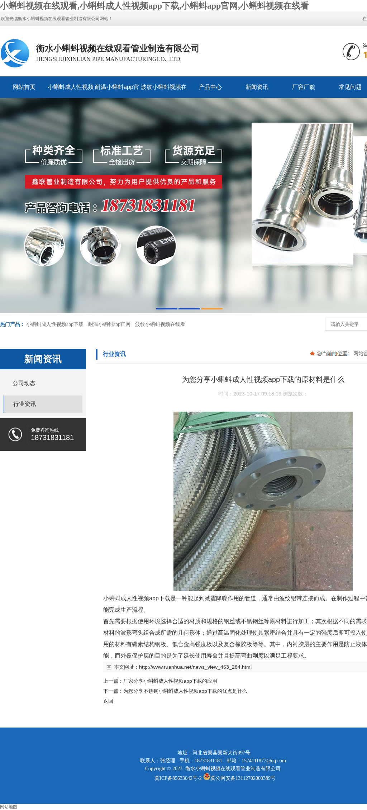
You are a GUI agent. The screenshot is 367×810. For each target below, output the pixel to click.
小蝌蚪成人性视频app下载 (71, 91)
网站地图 (8, 806)
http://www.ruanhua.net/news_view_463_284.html (195, 667)
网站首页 (24, 87)
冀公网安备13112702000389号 (243, 778)
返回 (108, 701)
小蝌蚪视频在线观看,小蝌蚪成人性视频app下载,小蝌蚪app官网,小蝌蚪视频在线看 (154, 5)
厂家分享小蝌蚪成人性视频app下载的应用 (170, 681)
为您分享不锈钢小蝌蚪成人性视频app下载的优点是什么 (185, 691)
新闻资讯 (257, 87)
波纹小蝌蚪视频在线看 (164, 91)
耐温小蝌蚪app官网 (117, 91)
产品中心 (210, 87)
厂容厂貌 (303, 87)
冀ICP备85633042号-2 (178, 778)
